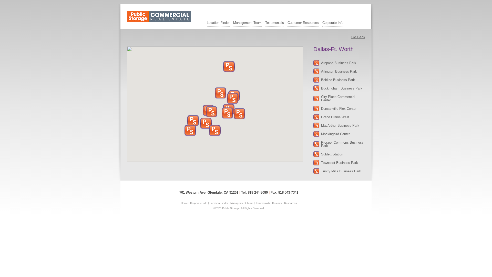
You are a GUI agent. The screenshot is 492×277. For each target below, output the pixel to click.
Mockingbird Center (335, 134)
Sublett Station (332, 154)
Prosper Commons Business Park (342, 144)
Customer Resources (303, 23)
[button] (193, 120)
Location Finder (218, 23)
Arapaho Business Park (338, 63)
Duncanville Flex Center (338, 109)
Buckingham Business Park (341, 88)
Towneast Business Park (339, 163)
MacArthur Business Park (340, 125)
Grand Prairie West (335, 117)
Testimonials (274, 23)
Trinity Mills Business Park (341, 171)
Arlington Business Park (339, 71)
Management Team (247, 23)
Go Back (358, 37)
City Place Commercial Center (338, 98)
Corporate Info (332, 23)
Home (184, 203)
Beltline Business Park (338, 80)
